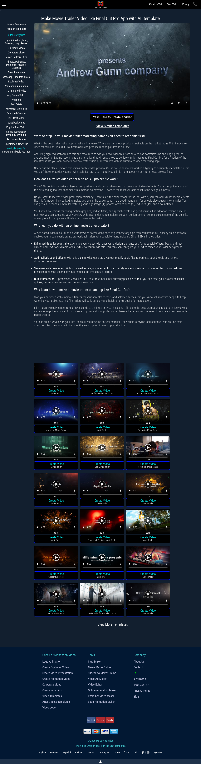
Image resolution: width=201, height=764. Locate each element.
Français (54, 752)
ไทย (126, 752)
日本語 (145, 752)
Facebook (91, 720)
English (42, 752)
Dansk (117, 752)
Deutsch (91, 752)
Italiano (79, 752)
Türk (135, 752)
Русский (158, 752)
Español (67, 752)
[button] (56, 376)
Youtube (110, 720)
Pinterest (100, 720)
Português (104, 752)
